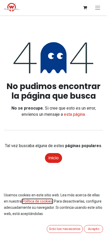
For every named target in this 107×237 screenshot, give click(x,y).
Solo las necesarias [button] (65, 229)
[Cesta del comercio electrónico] (85, 7)
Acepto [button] (93, 229)
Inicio (53, 158)
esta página (74, 114)
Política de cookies (37, 201)
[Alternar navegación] (97, 7)
